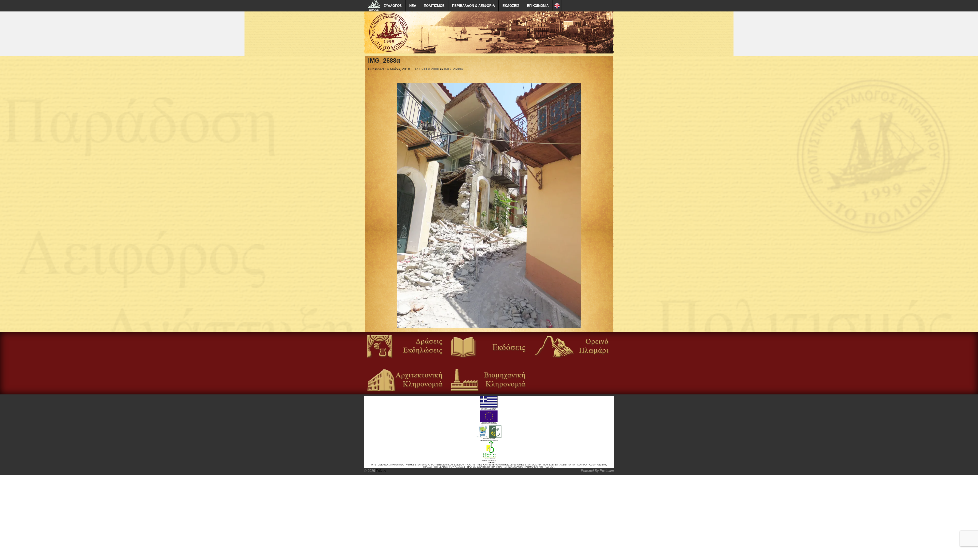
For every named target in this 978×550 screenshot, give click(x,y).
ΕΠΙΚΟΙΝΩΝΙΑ (538, 6)
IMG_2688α (453, 69)
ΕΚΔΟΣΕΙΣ (510, 6)
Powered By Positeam (597, 471)
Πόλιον (380, 471)
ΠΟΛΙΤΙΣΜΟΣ (434, 6)
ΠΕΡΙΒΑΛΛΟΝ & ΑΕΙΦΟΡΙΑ (473, 6)
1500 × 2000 (429, 69)
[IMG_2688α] (489, 205)
